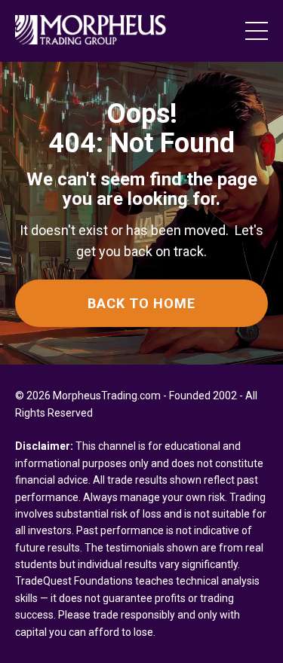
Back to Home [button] (141, 303)
